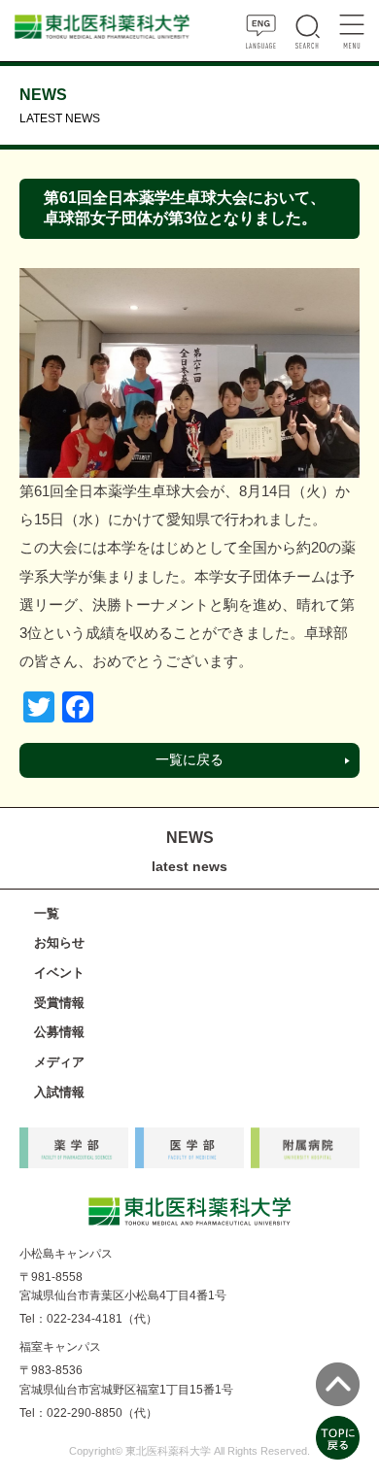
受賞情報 (59, 1002)
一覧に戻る (189, 760)
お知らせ (59, 942)
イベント (59, 972)
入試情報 (59, 1092)
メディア (59, 1062)
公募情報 (59, 1032)
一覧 (46, 913)
